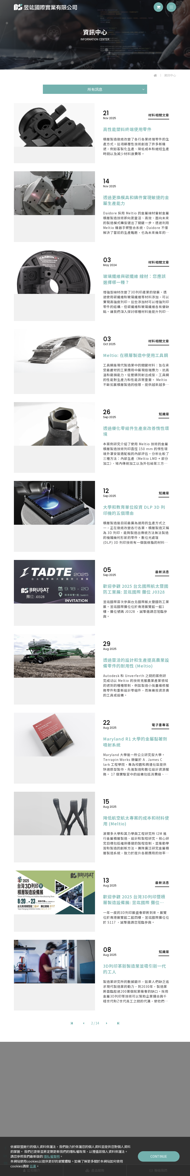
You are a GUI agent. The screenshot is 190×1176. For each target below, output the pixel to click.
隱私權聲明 (52, 1156)
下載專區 (154, 1124)
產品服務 (59, 1124)
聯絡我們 (95, 1133)
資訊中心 (170, 75)
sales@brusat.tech (99, 1096)
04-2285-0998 (98, 1084)
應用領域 (106, 1124)
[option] (95, 35)
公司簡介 (36, 1124)
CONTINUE (158, 1156)
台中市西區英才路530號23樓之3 (97, 1103)
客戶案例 (83, 1124)
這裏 (33, 1166)
